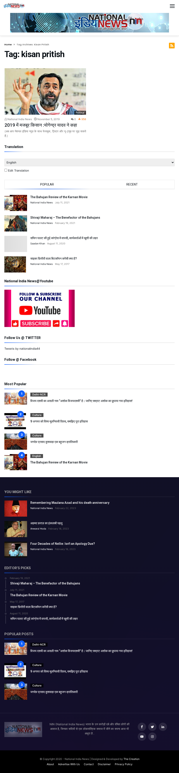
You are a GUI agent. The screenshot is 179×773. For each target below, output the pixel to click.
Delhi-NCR (39, 394)
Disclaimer (104, 764)
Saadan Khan (37, 243)
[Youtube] (142, 736)
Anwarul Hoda (38, 528)
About (50, 764)
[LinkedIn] (163, 727)
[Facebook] (142, 727)
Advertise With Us (69, 764)
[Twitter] (152, 727)
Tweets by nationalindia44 (22, 348)
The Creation (131, 759)
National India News (19, 119)
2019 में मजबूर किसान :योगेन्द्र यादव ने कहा (41, 125)
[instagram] (152, 736)
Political (80, 112)
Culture (36, 415)
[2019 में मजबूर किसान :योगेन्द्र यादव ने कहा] (45, 91)
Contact (89, 764)
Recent (132, 184)
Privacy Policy (124, 764)
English (36, 456)
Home (8, 44)
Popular (47, 184)
